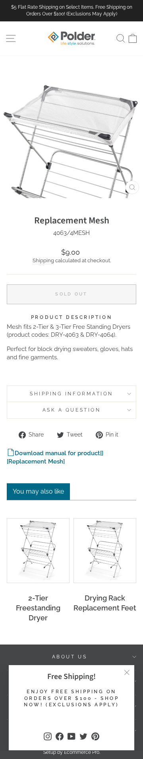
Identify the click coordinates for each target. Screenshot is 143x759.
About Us (69, 657)
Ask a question (71, 410)
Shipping (43, 260)
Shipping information (71, 394)
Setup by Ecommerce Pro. (71, 752)
